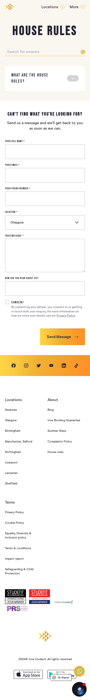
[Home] (9, 7)
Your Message (14, 235)
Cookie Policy (14, 523)
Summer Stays (57, 431)
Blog (51, 410)
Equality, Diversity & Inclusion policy (18, 535)
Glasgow (11, 420)
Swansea (11, 410)
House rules (56, 452)
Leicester (11, 473)
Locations (49, 7)
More (74, 7)
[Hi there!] (79, 689)
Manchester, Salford (18, 441)
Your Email (12, 165)
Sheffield (11, 483)
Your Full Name (15, 141)
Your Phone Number (18, 188)
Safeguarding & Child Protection (19, 571)
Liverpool (11, 462)
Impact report (14, 559)
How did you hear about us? (22, 278)
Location (11, 212)
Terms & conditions (18, 548)
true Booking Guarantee (64, 420)
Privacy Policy (66, 315)
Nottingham (13, 452)
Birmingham (12, 431)
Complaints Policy (60, 441)
